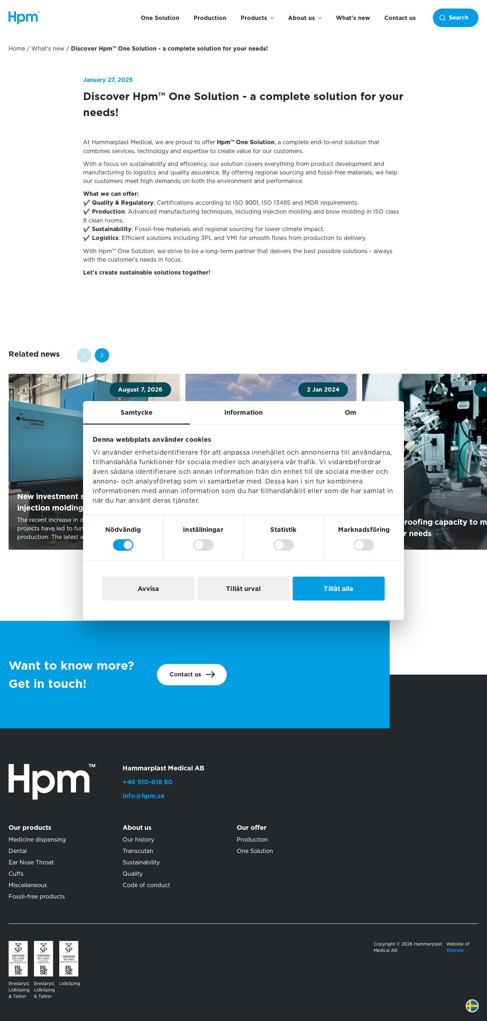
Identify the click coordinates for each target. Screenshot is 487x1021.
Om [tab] (350, 412)
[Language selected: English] (477, 1011)
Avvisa (148, 588)
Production (210, 18)
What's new (353, 18)
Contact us (400, 18)
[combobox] (455, 18)
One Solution (160, 18)
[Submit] (453, 17)
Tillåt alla (338, 588)
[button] (102, 355)
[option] (477, 1011)
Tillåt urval (243, 588)
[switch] (203, 544)
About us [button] (301, 18)
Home (17, 48)
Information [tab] (243, 412)
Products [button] (254, 18)
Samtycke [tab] (137, 412)
